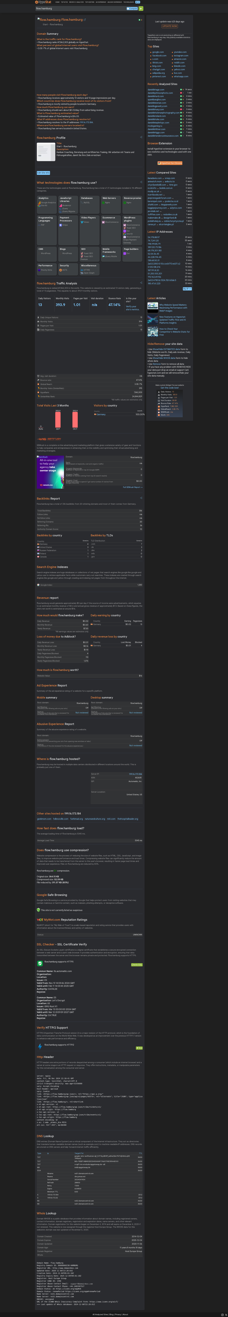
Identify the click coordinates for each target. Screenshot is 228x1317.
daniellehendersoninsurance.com (163, 136)
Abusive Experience (55, 724)
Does (63, 850)
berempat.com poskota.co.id (163, 201)
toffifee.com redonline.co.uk (162, 214)
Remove (157, 364)
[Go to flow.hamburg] (85, 19)
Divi (128, 231)
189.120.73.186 (154, 247)
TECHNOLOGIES (128, 2)
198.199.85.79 (154, 244)
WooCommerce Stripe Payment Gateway (131, 240)
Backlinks (48, 498)
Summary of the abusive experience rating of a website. (62, 729)
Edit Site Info (43, 173)
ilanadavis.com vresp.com (161, 178)
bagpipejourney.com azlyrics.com (165, 208)
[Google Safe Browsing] (38, 910)
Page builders (131, 249)
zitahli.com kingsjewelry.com (162, 204)
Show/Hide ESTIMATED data (166, 349)
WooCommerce (111, 222)
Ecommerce (109, 217)
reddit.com (179, 62)
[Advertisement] (90, 72)
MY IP (138, 2)
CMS (41, 249)
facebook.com (159, 55)
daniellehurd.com (156, 96)
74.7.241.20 (153, 240)
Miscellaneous (88, 265)
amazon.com (180, 59)
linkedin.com (179, 66)
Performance (45, 265)
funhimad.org (76, 819)
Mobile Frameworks (109, 250)
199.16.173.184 (86, 122)
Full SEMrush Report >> (133, 487)
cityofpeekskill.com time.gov (162, 185)
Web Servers (109, 198)
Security (64, 265)
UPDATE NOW (170, 26)
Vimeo (86, 222)
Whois (46, 1213)
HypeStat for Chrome (171, 163)
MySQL (87, 202)
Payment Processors (66, 219)
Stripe (65, 225)
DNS (45, 1136)
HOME (57, 2)
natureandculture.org (95, 819)
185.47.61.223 (154, 283)
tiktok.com (157, 62)
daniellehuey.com (156, 109)
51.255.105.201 (155, 273)
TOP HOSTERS (89, 2)
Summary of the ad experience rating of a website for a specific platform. (70, 691)
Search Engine (52, 567)
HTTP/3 (87, 270)
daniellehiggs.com (156, 132)
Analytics (43, 198)
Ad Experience (52, 685)
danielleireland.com (157, 116)
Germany (101, 414)
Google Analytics (48, 202)
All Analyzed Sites (100, 1314)
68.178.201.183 (155, 250)
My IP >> (187, 289)
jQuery (65, 208)
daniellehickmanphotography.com (164, 113)
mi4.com (111, 819)
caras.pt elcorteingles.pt (161, 224)
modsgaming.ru (155, 126)
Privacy (118, 1314)
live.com (178, 73)
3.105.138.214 (154, 267)
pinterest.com (159, 76)
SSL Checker (62, 944)
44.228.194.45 (154, 257)
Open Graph (89, 273)
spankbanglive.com (157, 99)
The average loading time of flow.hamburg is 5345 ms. (61, 834)
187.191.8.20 (153, 270)
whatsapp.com (181, 76)
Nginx (107, 202)
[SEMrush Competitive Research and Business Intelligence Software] (49, 439)
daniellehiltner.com (156, 129)
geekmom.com (44, 819)
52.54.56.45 (153, 254)
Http (45, 1057)
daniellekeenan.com (157, 103)
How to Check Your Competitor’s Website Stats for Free (174, 332)
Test (140, 1048)
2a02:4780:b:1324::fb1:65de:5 (162, 280)
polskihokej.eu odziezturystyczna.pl (166, 221)
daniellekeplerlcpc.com (158, 122)
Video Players (88, 217)
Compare (133, 8)
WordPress (45, 253)
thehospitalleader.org (127, 819)
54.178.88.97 (154, 237)
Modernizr (66, 205)
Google (52, 895)
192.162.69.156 (154, 277)
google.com (158, 52)
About (125, 1314)
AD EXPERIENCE (101, 2)
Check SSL (137, 965)
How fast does (60, 828)
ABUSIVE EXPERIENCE (115, 2)
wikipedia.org (158, 73)
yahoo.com (179, 69)
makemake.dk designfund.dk (162, 218)
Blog (111, 1314)
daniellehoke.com (156, 119)
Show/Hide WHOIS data (164, 358)
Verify (52, 1027)
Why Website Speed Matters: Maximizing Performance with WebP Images (173, 308)
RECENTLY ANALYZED (76, 2)
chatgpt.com (158, 69)
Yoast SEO (131, 228)
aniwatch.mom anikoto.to (161, 181)
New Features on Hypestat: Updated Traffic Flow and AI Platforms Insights (172, 320)
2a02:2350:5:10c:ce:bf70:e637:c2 (164, 263)
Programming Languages (46, 219)
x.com (155, 59)
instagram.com (181, 55)
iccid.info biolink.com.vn (160, 188)
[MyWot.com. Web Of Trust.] (40, 919)
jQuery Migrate (68, 211)
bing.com (156, 66)
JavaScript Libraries (65, 199)
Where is (58, 759)
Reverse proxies (132, 198)
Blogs (63, 249)
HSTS (64, 270)
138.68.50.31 (154, 260)
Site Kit (44, 205)
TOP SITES (64, 2)
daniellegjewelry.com (157, 106)
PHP (42, 225)
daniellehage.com (156, 89)
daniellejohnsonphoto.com (160, 93)
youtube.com (180, 52)
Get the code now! (170, 388)
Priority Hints (46, 270)
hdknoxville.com (60, 819)
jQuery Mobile (111, 256)
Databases (87, 198)
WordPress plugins (129, 219)
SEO (83, 249)
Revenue (47, 598)
